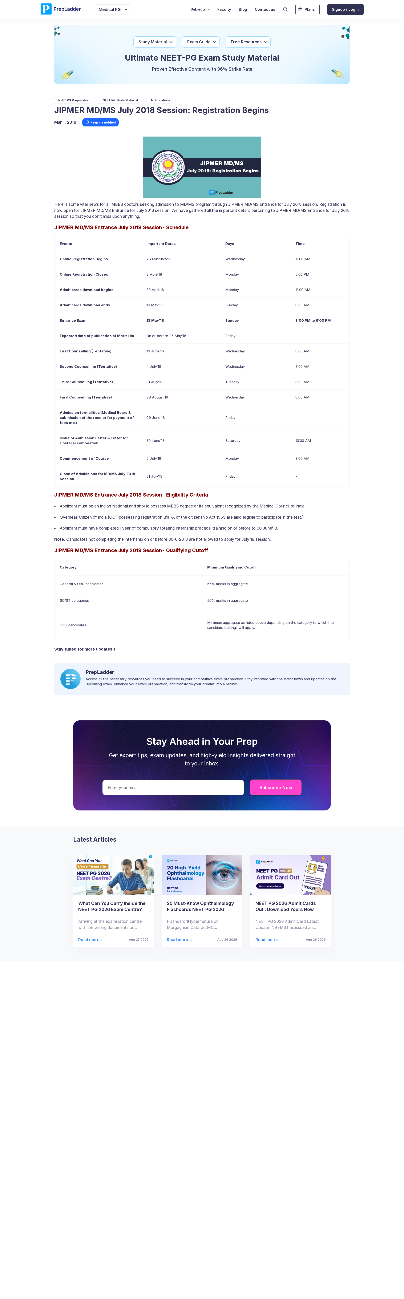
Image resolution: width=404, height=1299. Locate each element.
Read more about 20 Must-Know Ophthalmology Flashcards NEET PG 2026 (179, 939)
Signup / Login (345, 9)
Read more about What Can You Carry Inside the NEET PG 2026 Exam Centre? (90, 939)
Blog (243, 9)
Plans (310, 9)
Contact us (265, 9)
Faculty (224, 9)
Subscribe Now (275, 787)
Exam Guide (199, 41)
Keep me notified (103, 122)
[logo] (60, 9)
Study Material (153, 41)
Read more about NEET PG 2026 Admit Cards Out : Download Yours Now (267, 939)
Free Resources (246, 41)
